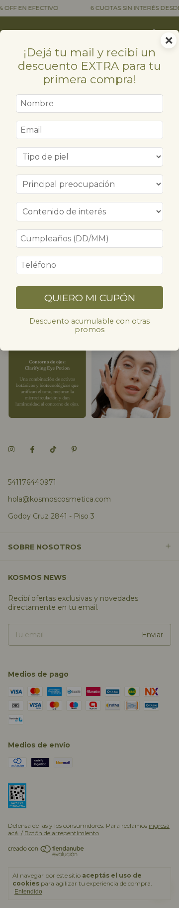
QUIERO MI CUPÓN (89, 298)
